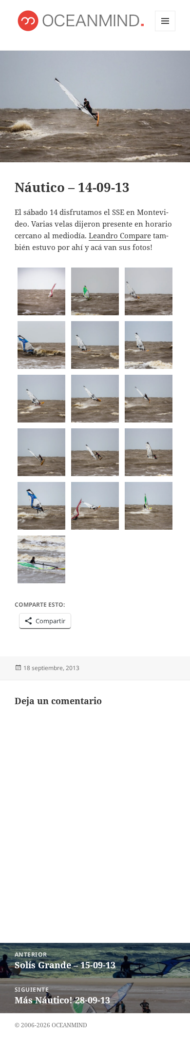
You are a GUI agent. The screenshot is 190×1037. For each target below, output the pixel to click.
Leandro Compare (120, 235)
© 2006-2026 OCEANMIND (51, 1025)
